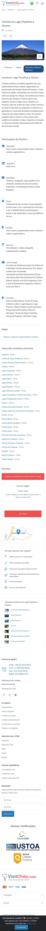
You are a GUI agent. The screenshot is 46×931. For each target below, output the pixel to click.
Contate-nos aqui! (9, 716)
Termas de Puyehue (10, 447)
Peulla (4, 415)
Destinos (11, 10)
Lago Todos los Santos (11, 391)
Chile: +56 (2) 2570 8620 (20, 665)
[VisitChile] (13, 3)
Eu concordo (21, 927)
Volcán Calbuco (8, 455)
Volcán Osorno (7, 459)
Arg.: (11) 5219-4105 (18, 671)
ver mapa (8, 30)
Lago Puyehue (7, 375)
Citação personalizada (11, 720)
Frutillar (5, 367)
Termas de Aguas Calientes (12, 443)
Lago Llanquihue (8, 371)
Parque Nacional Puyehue (12, 407)
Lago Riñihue (7, 383)
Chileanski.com (8, 774)
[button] (37, 3)
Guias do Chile (8, 745)
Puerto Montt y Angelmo (11, 423)
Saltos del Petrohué (9, 439)
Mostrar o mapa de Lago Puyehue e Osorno (21, 337)
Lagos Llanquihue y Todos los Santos (16, 395)
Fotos (4, 753)
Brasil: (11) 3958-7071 (19, 674)
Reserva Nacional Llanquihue (13, 435)
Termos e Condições (10, 728)
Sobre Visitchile (8, 711)
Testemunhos (7, 707)
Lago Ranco (6, 379)
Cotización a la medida (11, 724)
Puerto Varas (7, 431)
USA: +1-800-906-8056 (19, 668)
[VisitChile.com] (19, 877)
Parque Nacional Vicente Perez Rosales (18, 411)
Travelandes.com (8, 770)
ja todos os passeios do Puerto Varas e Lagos (23, 476)
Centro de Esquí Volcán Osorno (14, 363)
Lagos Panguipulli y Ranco (12, 399)
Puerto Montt (7, 419)
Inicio (3, 10)
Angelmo (5, 355)
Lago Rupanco (7, 387)
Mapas (4, 757)
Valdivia (5, 451)
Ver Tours (23, 514)
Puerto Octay (7, 427)
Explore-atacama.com (10, 778)
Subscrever (8, 814)
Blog (3, 749)
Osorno (4, 403)
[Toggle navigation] (42, 3)
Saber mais (31, 923)
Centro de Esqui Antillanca (12, 359)
